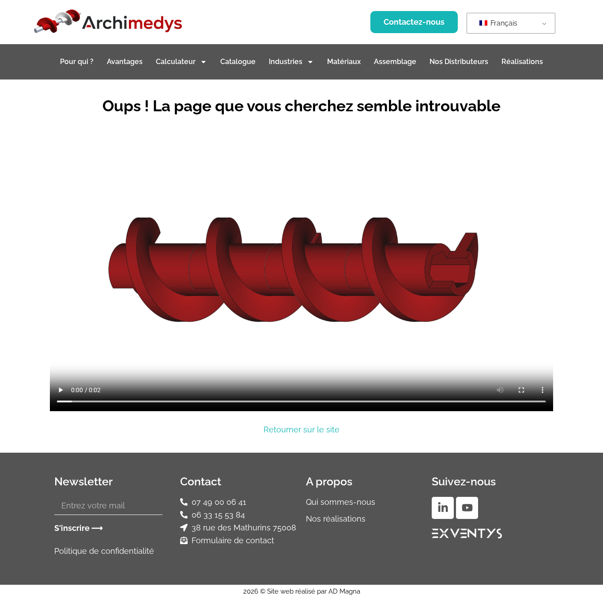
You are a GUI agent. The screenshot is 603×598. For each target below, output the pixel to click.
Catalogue (238, 61)
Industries (285, 61)
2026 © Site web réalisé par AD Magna (301, 591)
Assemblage (395, 61)
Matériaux (344, 61)
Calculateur (176, 61)
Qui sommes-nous (340, 502)
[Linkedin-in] (443, 508)
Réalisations (522, 61)
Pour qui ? (77, 61)
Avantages (125, 61)
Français (503, 23)
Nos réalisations (336, 518)
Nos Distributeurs (459, 61)
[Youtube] (467, 508)
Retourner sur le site (301, 429)
